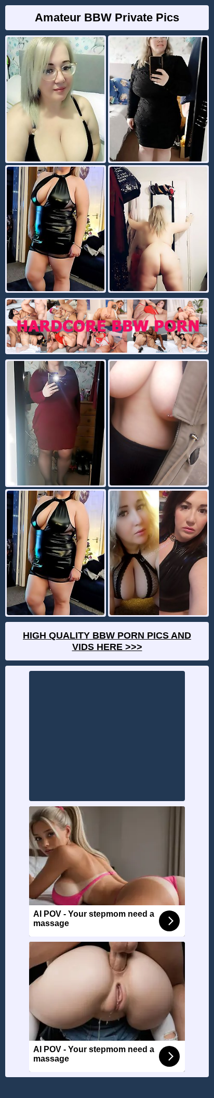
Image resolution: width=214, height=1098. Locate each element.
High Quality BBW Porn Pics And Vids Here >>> (107, 641)
